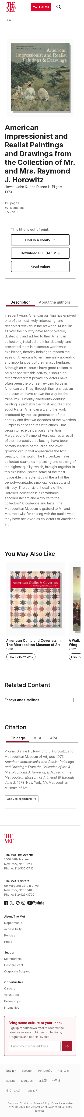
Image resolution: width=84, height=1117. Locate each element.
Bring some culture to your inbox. (36, 1023)
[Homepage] (11, 7)
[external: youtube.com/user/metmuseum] (35, 903)
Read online (40, 266)
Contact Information (62, 1103)
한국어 (56, 1080)
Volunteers (11, 994)
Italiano (11, 1080)
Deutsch (27, 1080)
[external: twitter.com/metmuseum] (12, 903)
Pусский (31, 1090)
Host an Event (13, 965)
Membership (13, 959)
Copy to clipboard (19, 799)
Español (27, 1070)
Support (9, 952)
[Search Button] (59, 7)
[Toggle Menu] (70, 7)
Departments (13, 923)
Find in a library (37, 240)
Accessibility (13, 929)
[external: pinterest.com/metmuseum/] (18, 903)
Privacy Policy (41, 1103)
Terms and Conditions (19, 1103)
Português (45, 1070)
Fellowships (12, 1001)
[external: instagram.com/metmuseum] (23, 903)
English (11, 1070)
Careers (9, 988)
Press (8, 941)
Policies (9, 935)
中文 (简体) (13, 1090)
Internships (11, 1007)
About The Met (14, 916)
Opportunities (13, 982)
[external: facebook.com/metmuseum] (6, 903)
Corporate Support (17, 971)
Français (63, 1070)
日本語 (42, 1080)
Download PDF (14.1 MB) (40, 253)
